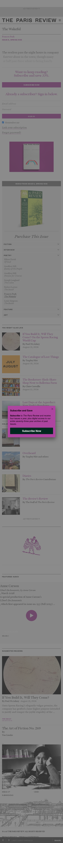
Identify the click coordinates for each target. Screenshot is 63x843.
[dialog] (31, 421)
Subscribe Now (31, 431)
